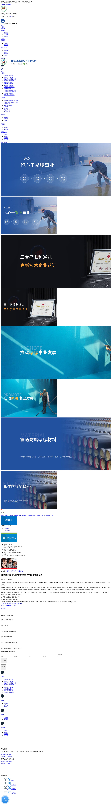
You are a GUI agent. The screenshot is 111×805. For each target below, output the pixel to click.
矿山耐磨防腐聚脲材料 (10, 90)
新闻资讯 (3, 40)
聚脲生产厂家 (49, 515)
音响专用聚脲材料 (8, 88)
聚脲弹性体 (32, 515)
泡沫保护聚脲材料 (8, 83)
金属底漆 (6, 107)
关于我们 (13, 785)
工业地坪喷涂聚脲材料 (10, 79)
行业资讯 (6, 45)
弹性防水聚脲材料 (8, 77)
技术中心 (3, 39)
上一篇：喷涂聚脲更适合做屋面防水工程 (11, 603)
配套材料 (3, 28)
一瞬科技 (9, 756)
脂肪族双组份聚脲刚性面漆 (11, 102)
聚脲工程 (26, 515)
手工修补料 (7, 110)
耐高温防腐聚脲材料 (9, 87)
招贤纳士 (6, 55)
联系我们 (6, 53)
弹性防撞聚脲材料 (8, 93)
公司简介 (6, 50)
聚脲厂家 (42, 515)
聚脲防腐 (10, 515)
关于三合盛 (4, 47)
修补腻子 (6, 108)
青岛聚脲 (37, 515)
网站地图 (8, 4)
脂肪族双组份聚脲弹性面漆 (11, 100)
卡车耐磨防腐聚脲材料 (10, 91)
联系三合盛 (4, 58)
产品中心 (3, 27)
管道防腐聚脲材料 (8, 85)
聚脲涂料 (5, 515)
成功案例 (3, 30)
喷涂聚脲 (16, 515)
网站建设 (3, 756)
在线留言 (3, 4)
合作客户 (6, 36)
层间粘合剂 (7, 103)
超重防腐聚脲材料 (8, 76)
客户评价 (6, 34)
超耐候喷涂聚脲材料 (9, 95)
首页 (2, 25)
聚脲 (2, 515)
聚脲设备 (21, 515)
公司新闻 (6, 43)
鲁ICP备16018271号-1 (6, 754)
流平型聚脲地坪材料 (9, 80)
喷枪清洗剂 (7, 111)
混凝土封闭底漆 (8, 105)
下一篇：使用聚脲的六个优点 (8, 605)
